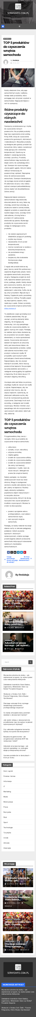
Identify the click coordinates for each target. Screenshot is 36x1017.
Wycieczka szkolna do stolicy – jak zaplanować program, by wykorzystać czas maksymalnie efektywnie (17, 677)
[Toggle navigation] (19, 26)
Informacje (7, 38)
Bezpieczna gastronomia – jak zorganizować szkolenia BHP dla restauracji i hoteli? (15, 739)
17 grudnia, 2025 (13, 950)
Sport (5, 822)
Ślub (5, 817)
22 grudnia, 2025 (13, 928)
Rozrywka (17, 598)
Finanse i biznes (9, 776)
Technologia (8, 827)
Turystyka (7, 833)
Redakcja (16, 60)
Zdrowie (6, 843)
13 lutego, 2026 (13, 884)
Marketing (7, 792)
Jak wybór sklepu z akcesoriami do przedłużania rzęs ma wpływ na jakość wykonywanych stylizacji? (17, 722)
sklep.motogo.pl (10, 308)
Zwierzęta (7, 848)
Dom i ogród (8, 771)
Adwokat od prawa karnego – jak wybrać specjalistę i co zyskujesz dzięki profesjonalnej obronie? (15, 748)
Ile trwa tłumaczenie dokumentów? (24, 558)
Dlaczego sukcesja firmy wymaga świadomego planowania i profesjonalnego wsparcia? (15, 705)
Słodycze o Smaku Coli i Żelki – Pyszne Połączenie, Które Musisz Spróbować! (15, 696)
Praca (5, 807)
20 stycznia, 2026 (13, 903)
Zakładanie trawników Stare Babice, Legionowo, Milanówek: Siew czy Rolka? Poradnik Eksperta (16, 687)
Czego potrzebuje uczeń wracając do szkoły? (12, 559)
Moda (5, 797)
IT (4, 786)
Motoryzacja (8, 802)
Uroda (5, 838)
